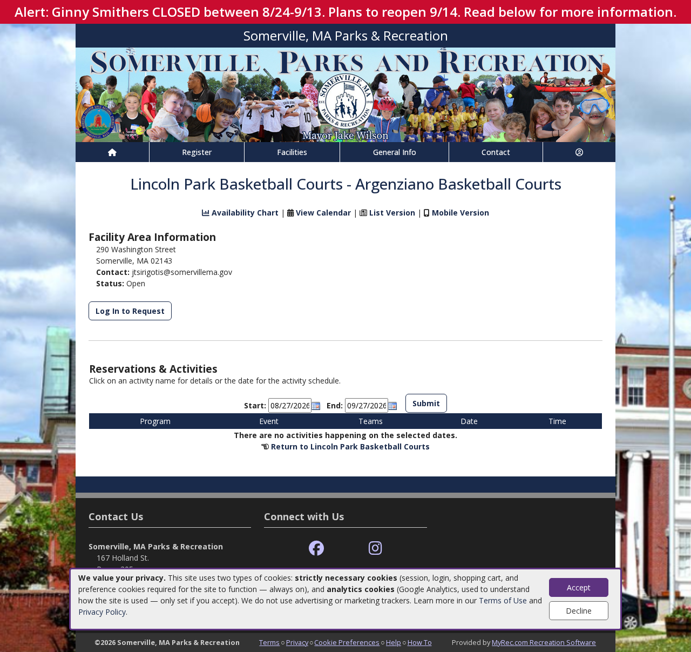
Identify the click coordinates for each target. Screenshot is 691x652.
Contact (496, 152)
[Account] (579, 152)
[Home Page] (112, 152)
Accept (579, 587)
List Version (392, 212)
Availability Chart (244, 212)
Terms (269, 642)
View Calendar (323, 212)
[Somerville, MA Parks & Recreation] (345, 94)
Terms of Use (503, 600)
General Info (394, 152)
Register (197, 152)
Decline (579, 611)
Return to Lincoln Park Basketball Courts (350, 446)
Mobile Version (460, 212)
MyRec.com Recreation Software (544, 642)
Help (393, 642)
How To (420, 642)
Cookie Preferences (347, 642)
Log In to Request (130, 311)
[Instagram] (375, 548)
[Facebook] (316, 548)
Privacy (297, 642)
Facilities (292, 152)
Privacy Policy (102, 612)
